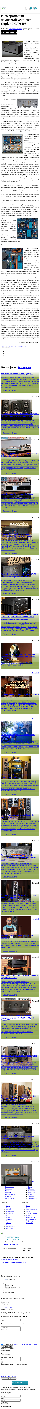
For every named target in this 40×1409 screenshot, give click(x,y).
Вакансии (8, 1192)
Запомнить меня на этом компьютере (14, 1364)
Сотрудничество (10, 1194)
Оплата (28, 1206)
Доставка (28, 1208)
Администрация (30, 1217)
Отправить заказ (7, 1346)
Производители (32, 1198)
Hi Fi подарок (10, 1211)
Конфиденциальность (32, 1221)
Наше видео (9, 1228)
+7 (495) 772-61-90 (11, 1239)
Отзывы (7, 1190)
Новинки (8, 1209)
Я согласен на (20, 1344)
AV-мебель (31, 1189)
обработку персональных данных (26, 1344)
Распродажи (31, 1196)
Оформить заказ (6, 1307)
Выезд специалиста (31, 1209)
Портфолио (8, 1189)
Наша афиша (10, 1225)
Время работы (9, 1198)
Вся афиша (24, 367)
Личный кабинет (31, 1219)
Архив (28, 1215)
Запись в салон (9, 1187)
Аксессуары (31, 1192)
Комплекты (31, 1190)
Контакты (8, 1196)
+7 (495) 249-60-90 (11, 1237)
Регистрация (17, 1382)
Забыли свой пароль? (8, 1376)
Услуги (28, 1211)
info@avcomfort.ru (11, 1244)
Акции (30, 1194)
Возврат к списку (15, 29)
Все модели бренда (10, 390)
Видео (30, 1187)
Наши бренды (10, 1226)
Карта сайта (29, 1223)
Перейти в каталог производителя (13, 346)
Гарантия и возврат (31, 1213)
